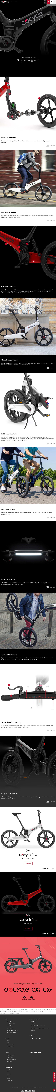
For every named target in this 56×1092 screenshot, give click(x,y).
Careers (33, 1030)
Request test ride (54, 1077)
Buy (52, 5)
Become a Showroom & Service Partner (40, 1028)
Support (33, 1023)
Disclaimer (9, 1061)
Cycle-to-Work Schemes (12, 1030)
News (8, 1040)
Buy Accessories (11, 1023)
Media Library (10, 1047)
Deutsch (9, 1074)
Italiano (8, 1076)
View (45, 868)
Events (8, 1042)
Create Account (10, 1026)
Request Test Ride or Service (38, 1026)
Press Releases (10, 1045)
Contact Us (33, 1021)
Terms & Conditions (11, 1059)
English (8, 1069)
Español (8, 1078)
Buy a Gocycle (10, 1021)
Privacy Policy (10, 1057)
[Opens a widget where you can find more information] (54, 1090)
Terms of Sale (10, 1028)
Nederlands (9, 1080)
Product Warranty (11, 1055)
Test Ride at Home (11, 1032)
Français (9, 1072)
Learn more (52, 145)
